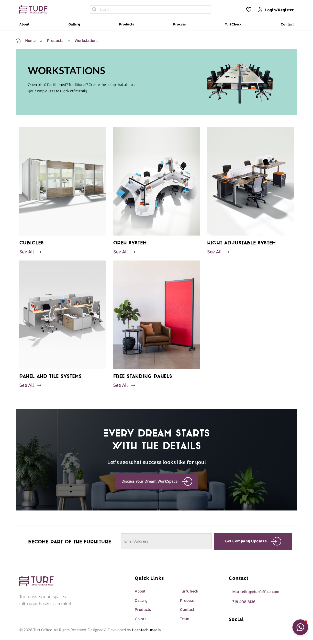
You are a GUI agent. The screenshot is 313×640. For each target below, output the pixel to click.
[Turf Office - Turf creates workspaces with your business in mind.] (33, 9)
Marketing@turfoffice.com (255, 591)
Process (179, 24)
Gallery (74, 24)
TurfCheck (233, 24)
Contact (287, 24)
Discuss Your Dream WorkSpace (150, 481)
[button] (300, 627)
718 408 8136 (244, 601)
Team (184, 619)
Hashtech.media (146, 630)
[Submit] (94, 9)
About (24, 24)
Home (29, 40)
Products (126, 24)
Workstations (86, 40)
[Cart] (248, 9)
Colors (140, 619)
